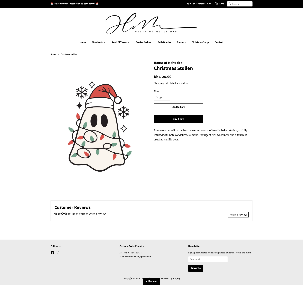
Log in (188, 3)
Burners (181, 42)
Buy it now (178, 119)
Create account (203, 3)
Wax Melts (98, 42)
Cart (222, 3)
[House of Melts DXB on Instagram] (57, 253)
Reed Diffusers (120, 42)
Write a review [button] (238, 215)
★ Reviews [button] (151, 281)
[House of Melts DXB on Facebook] (52, 253)
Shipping (159, 83)
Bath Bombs (164, 42)
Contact (219, 42)
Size (156, 91)
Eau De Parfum (144, 42)
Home (83, 42)
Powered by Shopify (170, 278)
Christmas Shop (200, 42)
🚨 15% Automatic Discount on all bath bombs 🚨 (74, 3)
